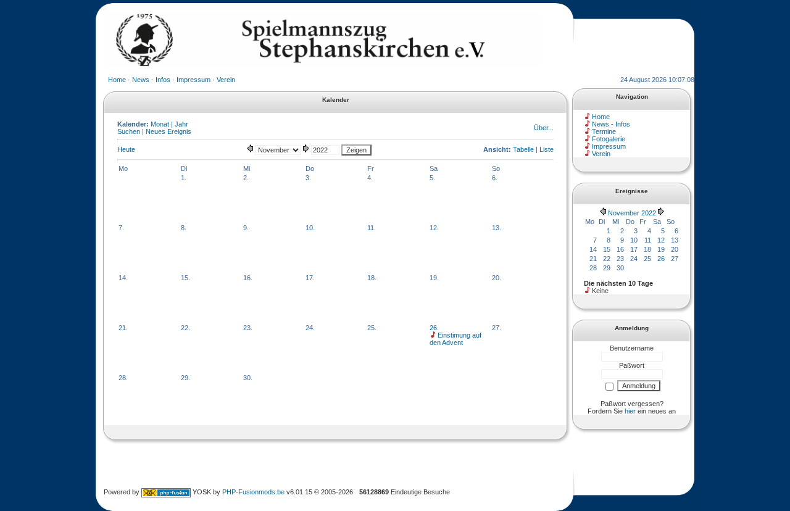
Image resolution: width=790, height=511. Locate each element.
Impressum (193, 79)
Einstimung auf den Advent (455, 338)
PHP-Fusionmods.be (253, 492)
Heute (126, 149)
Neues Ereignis (168, 131)
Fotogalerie (608, 139)
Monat (160, 124)
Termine (604, 131)
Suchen (128, 131)
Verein (226, 79)
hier (630, 411)
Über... (544, 127)
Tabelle (523, 149)
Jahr (181, 124)
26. (434, 327)
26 (661, 258)
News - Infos (151, 79)
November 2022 (632, 213)
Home (117, 79)
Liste (546, 149)
